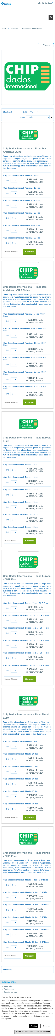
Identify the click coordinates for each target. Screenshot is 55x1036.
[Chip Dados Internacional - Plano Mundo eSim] (28, 700)
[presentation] (46, 45)
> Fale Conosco (8, 989)
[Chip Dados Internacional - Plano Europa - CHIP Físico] (28, 562)
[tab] (46, 45)
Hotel (42, 9)
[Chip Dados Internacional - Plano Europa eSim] (28, 424)
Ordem (22, 117)
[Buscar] (51, 17)
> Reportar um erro (9, 992)
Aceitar (33, 1026)
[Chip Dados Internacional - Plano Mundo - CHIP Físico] (28, 839)
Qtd (7, 181)
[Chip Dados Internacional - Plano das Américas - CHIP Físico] (28, 273)
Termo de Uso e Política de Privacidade (33, 1032)
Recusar (46, 1026)
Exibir (25, 112)
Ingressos (15, 9)
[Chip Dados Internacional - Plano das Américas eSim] (28, 134)
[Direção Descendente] (51, 116)
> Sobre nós (7, 986)
